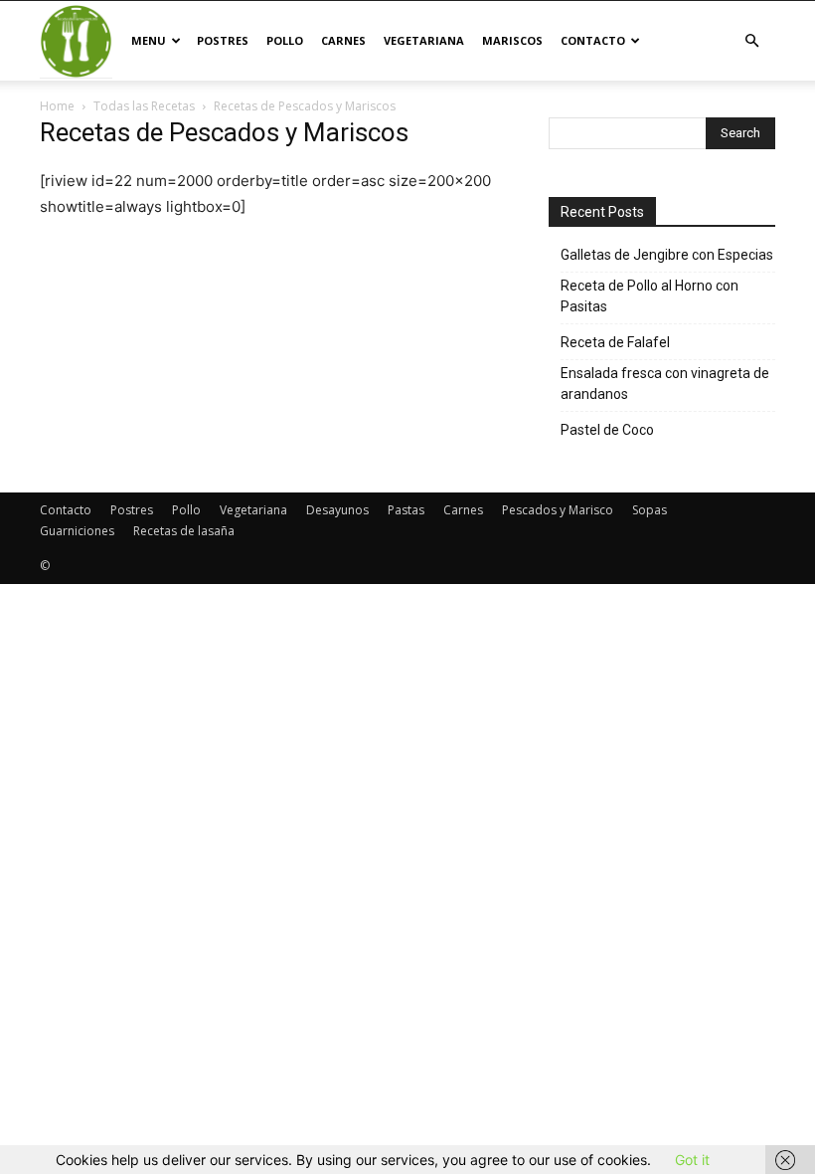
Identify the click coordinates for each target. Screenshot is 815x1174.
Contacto (593, 40)
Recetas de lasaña (184, 530)
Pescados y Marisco (557, 509)
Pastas (406, 509)
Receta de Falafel (615, 342)
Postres (222, 40)
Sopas (649, 509)
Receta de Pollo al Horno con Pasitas (649, 296)
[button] (751, 41)
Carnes (343, 40)
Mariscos (512, 40)
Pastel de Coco (607, 430)
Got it (692, 1159)
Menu (148, 40)
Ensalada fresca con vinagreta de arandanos (665, 383)
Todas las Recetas (144, 106)
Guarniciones (77, 530)
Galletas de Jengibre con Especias (667, 255)
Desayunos (337, 509)
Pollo (284, 40)
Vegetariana (424, 40)
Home (57, 106)
